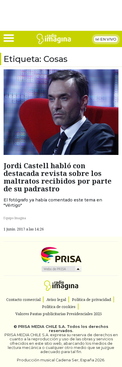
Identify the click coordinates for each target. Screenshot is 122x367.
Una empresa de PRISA (61, 254)
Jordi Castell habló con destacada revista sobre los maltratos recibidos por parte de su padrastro (58, 177)
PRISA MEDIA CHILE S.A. (42, 326)
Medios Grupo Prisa (61, 269)
